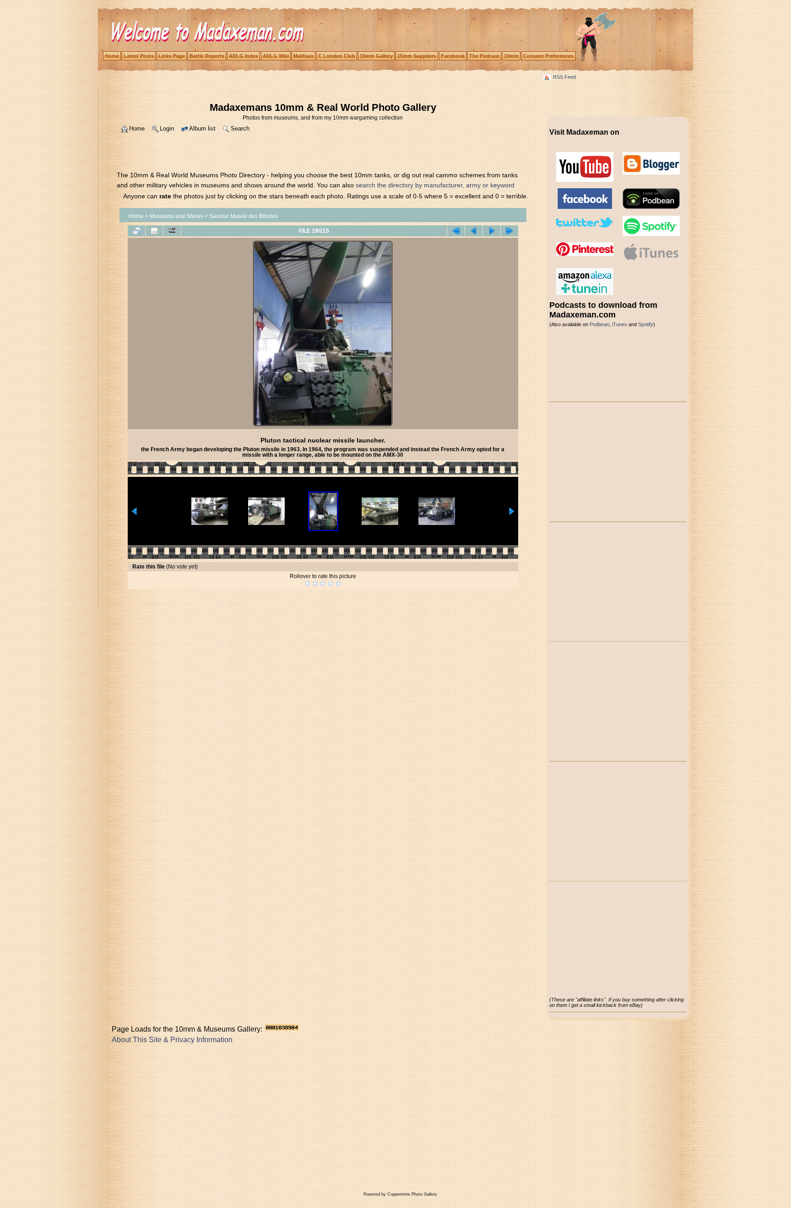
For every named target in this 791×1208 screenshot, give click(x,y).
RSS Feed (564, 77)
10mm (511, 56)
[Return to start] (456, 230)
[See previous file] (473, 230)
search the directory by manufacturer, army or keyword (435, 185)
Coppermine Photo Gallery (412, 1194)
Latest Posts (139, 56)
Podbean (599, 324)
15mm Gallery (376, 56)
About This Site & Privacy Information (172, 1040)
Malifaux (303, 56)
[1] (307, 583)
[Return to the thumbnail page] (136, 230)
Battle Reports (207, 56)
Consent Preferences (548, 56)
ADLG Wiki (276, 56)
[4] (330, 583)
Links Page (171, 56)
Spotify (645, 324)
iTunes (619, 324)
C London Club (336, 56)
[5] (338, 583)
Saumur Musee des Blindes (243, 216)
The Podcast (484, 56)
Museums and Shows (176, 216)
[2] (315, 583)
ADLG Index (243, 56)
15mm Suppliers (416, 56)
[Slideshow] (172, 230)
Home (112, 56)
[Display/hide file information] (154, 230)
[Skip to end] (509, 230)
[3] (323, 583)
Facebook (453, 56)
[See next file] (491, 230)
